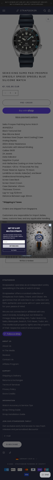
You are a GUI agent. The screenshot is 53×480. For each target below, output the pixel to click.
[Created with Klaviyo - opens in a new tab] (26, 256)
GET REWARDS (13, 246)
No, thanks (14, 250)
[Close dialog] (50, 225)
